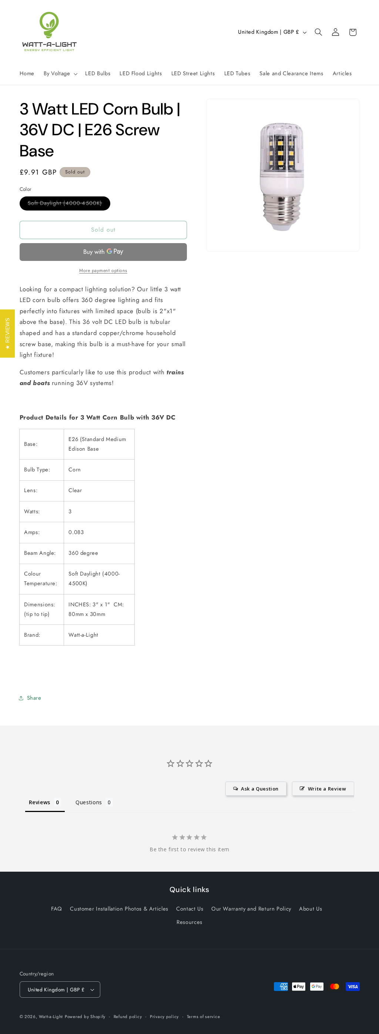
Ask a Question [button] (260, 788)
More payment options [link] (103, 270)
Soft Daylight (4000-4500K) (69, 204)
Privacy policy (164, 1017)
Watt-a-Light (51, 1017)
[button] (60, 74)
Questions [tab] (89, 802)
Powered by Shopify (85, 1017)
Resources (189, 922)
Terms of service (203, 1017)
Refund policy (128, 1017)
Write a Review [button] (327, 788)
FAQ (56, 909)
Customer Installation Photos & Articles (119, 909)
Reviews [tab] (39, 802)
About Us (310, 909)
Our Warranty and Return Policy (251, 909)
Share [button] (34, 698)
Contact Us (189, 909)
